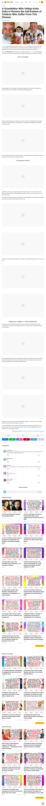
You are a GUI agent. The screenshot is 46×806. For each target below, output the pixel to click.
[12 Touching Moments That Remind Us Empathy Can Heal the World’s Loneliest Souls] (12, 661)
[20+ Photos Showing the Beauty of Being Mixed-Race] (12, 505)
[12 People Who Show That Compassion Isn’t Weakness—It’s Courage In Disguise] (12, 553)
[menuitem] (17, 2)
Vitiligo (3, 46)
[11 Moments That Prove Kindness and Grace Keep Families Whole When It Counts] (12, 706)
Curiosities (4, 642)
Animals (25, 596)
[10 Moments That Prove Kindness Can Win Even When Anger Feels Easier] (34, 529)
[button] (8, 435)
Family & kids (26, 521)
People (3, 5)
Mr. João (31, 51)
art (6, 53)
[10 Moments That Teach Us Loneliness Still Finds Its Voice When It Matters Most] (12, 683)
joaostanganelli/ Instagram (26, 431)
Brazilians (24, 46)
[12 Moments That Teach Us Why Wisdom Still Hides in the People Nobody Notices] (34, 661)
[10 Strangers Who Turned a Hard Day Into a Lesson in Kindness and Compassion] (12, 605)
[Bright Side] (8, 2)
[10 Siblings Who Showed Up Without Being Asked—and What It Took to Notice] (34, 706)
